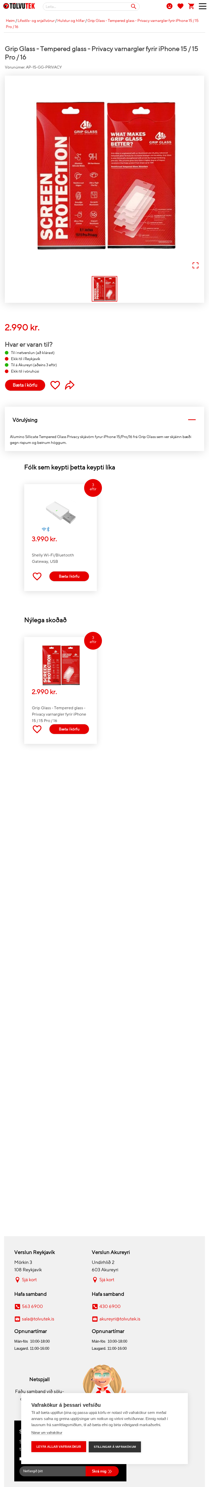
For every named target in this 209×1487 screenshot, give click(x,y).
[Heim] (19, 7)
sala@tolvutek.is (38, 1319)
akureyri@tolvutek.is (119, 1319)
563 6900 (32, 1306)
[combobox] (91, 7)
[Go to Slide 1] (104, 289)
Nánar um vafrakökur (46, 1433)
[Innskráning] (169, 5)
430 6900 (110, 1306)
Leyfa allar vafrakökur (58, 1447)
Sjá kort (29, 1280)
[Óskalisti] (180, 5)
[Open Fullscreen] (195, 266)
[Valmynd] (200, 7)
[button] (104, 175)
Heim (10, 20)
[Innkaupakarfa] (191, 5)
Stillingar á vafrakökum (115, 1446)
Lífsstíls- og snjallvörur (36, 20)
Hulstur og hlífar (71, 20)
